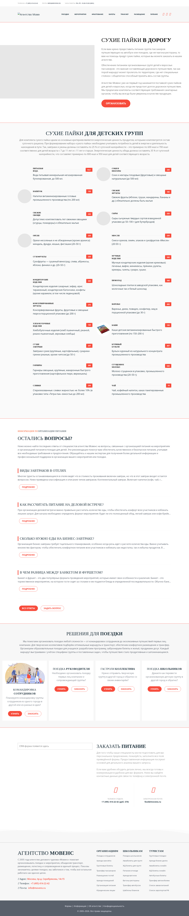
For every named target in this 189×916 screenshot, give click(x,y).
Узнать (15, 713)
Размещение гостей (105, 875)
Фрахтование (97, 14)
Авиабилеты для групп (132, 860)
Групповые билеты (105, 865)
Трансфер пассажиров (106, 870)
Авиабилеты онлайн (157, 865)
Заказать (33, 713)
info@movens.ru (54, 3)
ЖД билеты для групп (132, 865)
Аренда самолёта (104, 860)
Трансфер (125, 14)
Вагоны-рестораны (131, 880)
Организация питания (106, 885)
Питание (154, 14)
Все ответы (28, 608)
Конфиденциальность (113, 906)
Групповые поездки (157, 856)
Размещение (139, 14)
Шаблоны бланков (131, 890)
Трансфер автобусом (132, 885)
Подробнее (28, 487)
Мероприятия (80, 14)
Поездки (65, 14)
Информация (80, 906)
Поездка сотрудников (106, 856)
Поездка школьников (132, 856)
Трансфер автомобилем (159, 880)
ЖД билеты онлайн (157, 870)
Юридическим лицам (106, 890)
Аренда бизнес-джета (158, 860)
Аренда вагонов (130, 875)
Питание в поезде (130, 870)
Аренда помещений (105, 880)
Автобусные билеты (157, 875)
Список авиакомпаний (159, 885)
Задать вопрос (52, 608)
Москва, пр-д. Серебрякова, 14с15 (45, 878)
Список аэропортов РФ (159, 890)
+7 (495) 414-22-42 (31, 3)
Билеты (112, 14)
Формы (68, 906)
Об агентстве (95, 906)
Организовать (116, 103)
